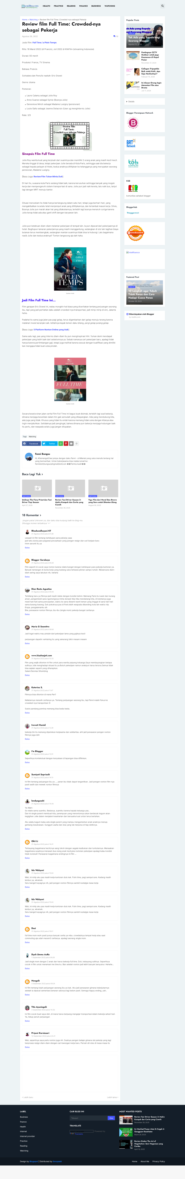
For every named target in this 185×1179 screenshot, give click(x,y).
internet (23, 1131)
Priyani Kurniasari (40, 1033)
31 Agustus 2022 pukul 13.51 (42, 754)
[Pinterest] (66, 443)
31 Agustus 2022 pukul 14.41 (42, 844)
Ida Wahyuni (37, 870)
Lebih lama (112, 1097)
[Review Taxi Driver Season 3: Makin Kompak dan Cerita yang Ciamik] (126, 1120)
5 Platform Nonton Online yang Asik (51, 329)
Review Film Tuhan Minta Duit (48, 176)
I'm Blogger (37, 751)
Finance (83, 6)
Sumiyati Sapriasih (40, 774)
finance (23, 1122)
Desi (33, 928)
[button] (162, 6)
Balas (27, 547)
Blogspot (34, 1161)
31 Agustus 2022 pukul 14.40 (42, 804)
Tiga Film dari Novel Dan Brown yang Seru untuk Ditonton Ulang (102, 501)
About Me (145, 1161)
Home (24, 19)
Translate (79, 1134)
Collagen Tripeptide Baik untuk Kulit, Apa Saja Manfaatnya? (150, 71)
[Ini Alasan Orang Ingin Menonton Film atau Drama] (133, 86)
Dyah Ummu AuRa (40, 954)
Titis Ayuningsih (39, 1006)
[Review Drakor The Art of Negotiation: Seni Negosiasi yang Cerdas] (126, 1144)
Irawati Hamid (38, 725)
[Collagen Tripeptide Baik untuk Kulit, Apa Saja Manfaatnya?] (133, 71)
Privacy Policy (158, 1161)
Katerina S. (37, 687)
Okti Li (34, 841)
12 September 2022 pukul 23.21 (43, 1036)
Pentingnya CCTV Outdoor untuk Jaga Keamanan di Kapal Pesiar (150, 56)
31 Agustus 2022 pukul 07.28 (42, 534)
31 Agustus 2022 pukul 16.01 (42, 931)
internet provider (27, 1136)
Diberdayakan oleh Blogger (141, 314)
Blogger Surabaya (40, 559)
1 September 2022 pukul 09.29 (43, 957)
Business (96, 6)
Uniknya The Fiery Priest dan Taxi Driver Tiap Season (37, 501)
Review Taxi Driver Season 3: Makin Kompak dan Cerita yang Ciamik (69, 502)
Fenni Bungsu (42, 454)
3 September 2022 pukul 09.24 (43, 984)
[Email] (71, 443)
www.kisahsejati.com (41, 655)
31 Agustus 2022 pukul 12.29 (42, 728)
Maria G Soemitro (40, 626)
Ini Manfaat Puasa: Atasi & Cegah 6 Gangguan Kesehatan (149, 1130)
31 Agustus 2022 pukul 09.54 (42, 629)
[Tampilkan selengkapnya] (76, 443)
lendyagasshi (37, 800)
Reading (71, 6)
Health (46, 6)
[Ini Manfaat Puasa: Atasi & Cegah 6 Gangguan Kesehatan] (126, 1132)
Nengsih (35, 980)
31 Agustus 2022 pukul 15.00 (42, 873)
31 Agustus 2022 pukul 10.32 (42, 658)
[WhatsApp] (60, 443)
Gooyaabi (57, 1161)
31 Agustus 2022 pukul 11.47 (42, 690)
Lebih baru (28, 1097)
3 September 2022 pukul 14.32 (43, 1010)
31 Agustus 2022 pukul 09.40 (42, 592)
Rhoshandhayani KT (41, 530)
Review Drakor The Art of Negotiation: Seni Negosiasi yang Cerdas (148, 1143)
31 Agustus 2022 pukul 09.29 (42, 563)
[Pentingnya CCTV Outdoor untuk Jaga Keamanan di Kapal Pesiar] (133, 55)
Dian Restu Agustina (41, 589)
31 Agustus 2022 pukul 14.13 (42, 777)
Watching (110, 6)
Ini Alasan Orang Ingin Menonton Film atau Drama (151, 85)
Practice (58, 6)
